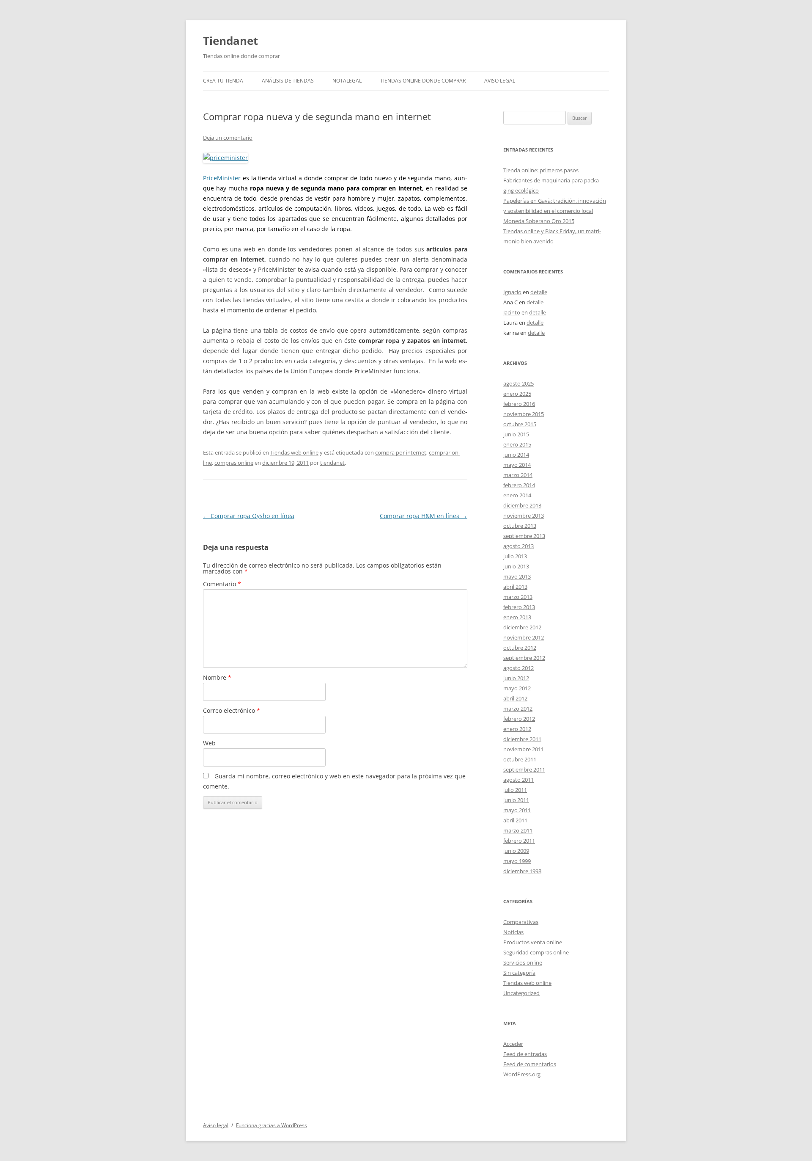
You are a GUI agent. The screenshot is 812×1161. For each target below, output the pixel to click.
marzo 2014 (517, 475)
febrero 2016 (519, 404)
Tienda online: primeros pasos (541, 170)
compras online (233, 462)
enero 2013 (517, 617)
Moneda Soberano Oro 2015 (538, 221)
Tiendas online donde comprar (423, 80)
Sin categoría (519, 972)
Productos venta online (532, 942)
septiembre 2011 (524, 769)
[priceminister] (242, 178)
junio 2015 (516, 434)
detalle (538, 292)
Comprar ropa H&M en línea (423, 516)
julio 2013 (515, 556)
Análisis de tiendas (288, 80)
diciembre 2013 (522, 505)
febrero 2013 (519, 607)
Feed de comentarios (529, 1064)
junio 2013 (516, 566)
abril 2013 (515, 586)
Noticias (513, 932)
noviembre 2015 (523, 414)
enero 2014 (517, 495)
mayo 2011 (517, 810)
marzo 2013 (517, 597)
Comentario (222, 584)
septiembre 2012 (524, 658)
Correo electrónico (231, 710)
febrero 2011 (519, 840)
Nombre (217, 677)
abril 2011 (515, 820)
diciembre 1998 (522, 871)
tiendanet (332, 462)
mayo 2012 (517, 688)
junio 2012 (516, 678)
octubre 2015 (519, 424)
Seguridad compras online (536, 952)
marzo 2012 (517, 708)
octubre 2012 (519, 647)
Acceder (513, 1044)
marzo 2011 (517, 830)
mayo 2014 (517, 465)
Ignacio (512, 292)
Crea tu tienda (223, 80)
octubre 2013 (519, 525)
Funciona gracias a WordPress (271, 1125)
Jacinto (511, 312)
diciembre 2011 (522, 739)
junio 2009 (516, 851)
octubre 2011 (519, 759)
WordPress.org (521, 1074)
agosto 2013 (518, 546)
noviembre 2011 (523, 749)
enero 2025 (517, 393)
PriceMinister (222, 178)
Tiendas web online (294, 452)
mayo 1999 (517, 861)
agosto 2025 (518, 383)
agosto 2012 (518, 668)
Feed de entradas (525, 1054)
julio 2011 (515, 790)
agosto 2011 (518, 779)
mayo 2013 (517, 576)
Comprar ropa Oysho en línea (248, 516)
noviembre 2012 (523, 637)
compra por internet (400, 452)
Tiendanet (230, 40)
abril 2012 (515, 698)
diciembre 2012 (522, 627)
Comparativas (520, 922)
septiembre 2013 (524, 536)
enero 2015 (517, 444)
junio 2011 (516, 800)
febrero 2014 (519, 485)
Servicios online (522, 962)
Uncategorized (521, 993)
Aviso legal (499, 80)
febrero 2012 (519, 719)
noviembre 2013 (523, 515)
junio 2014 (516, 454)
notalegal (347, 80)
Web (209, 743)
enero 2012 (517, 729)
